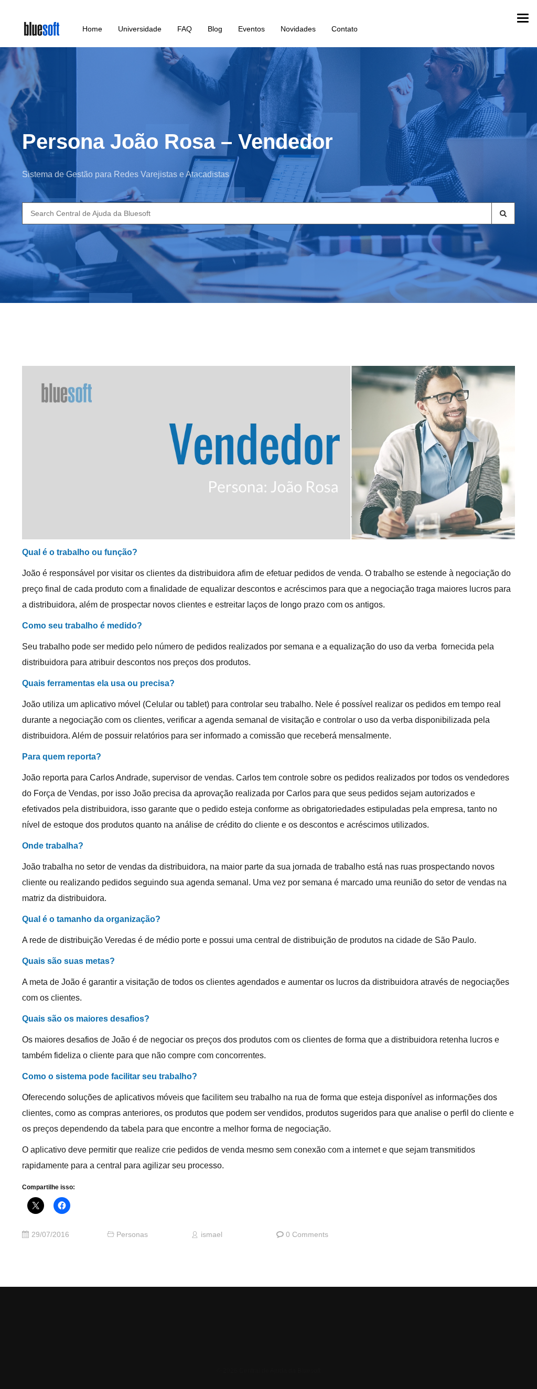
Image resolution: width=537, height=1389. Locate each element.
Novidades (298, 29)
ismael (211, 1235)
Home (92, 29)
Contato (344, 29)
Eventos (251, 29)
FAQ (184, 29)
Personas (132, 1235)
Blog (215, 29)
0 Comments (307, 1235)
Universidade (140, 29)
